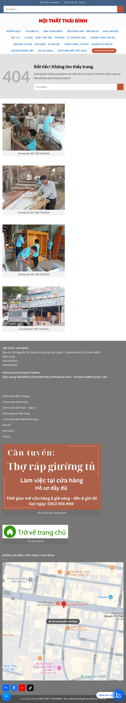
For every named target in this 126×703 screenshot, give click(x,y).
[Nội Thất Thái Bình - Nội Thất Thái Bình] (63, 20)
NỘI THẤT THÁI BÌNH (49, 2)
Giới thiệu (8, 430)
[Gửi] (120, 9)
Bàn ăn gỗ (92, 31)
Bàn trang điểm (53, 31)
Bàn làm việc (111, 31)
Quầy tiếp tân (43, 37)
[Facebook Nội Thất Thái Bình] (14, 687)
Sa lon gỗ (53, 44)
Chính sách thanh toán (15, 401)
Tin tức (6, 436)
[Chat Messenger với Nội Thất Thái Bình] (6, 696)
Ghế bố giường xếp (22, 50)
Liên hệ (6, 424)
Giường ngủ (13, 31)
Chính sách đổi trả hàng (15, 396)
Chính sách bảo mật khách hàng (20, 419)
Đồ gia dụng (46, 50)
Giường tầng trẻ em (102, 37)
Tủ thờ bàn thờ (76, 37)
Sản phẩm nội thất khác (72, 50)
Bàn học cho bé (23, 44)
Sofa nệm (40, 44)
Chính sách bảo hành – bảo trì (19, 407)
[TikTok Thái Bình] (30, 687)
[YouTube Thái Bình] (22, 687)
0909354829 (9, 364)
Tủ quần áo (32, 31)
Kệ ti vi (15, 37)
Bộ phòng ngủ (75, 31)
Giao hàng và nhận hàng (16, 413)
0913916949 (9, 360)
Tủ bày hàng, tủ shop (76, 44)
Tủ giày (28, 37)
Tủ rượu (59, 37)
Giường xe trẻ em (101, 44)
